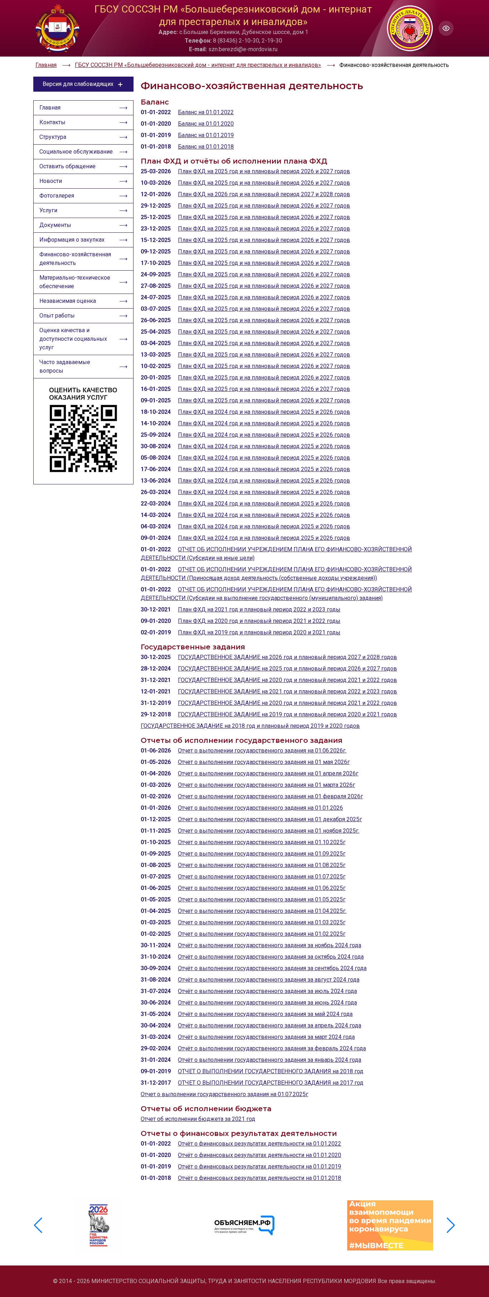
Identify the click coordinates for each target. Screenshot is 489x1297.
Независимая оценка (67, 300)
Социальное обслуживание (76, 151)
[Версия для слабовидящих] (446, 28)
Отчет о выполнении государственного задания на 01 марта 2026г (266, 784)
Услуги (48, 210)
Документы (55, 225)
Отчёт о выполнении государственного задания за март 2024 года (266, 1037)
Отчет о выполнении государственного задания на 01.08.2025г (261, 865)
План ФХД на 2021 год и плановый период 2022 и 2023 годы (259, 609)
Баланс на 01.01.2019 (206, 135)
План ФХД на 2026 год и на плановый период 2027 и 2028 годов (264, 194)
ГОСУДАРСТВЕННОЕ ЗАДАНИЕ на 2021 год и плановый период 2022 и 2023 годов (287, 691)
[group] (99, 1225)
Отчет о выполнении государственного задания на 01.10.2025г (261, 842)
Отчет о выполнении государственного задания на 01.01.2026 (260, 807)
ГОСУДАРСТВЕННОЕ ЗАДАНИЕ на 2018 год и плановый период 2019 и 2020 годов (250, 725)
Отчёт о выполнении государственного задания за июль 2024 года (267, 991)
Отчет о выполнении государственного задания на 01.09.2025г (261, 853)
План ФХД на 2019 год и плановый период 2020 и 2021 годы (259, 632)
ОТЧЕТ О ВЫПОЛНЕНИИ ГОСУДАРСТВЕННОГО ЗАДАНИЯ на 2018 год (270, 1071)
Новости (50, 181)
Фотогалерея (56, 195)
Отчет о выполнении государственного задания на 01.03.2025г (261, 922)
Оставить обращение (67, 166)
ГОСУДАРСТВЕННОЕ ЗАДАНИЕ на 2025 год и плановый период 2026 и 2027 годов (287, 668)
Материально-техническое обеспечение (74, 282)
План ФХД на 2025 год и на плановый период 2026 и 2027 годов (264, 171)
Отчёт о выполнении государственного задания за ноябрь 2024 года (269, 945)
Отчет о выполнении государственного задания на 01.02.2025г (261, 933)
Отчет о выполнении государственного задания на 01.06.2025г (261, 888)
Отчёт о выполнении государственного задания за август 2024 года (268, 979)
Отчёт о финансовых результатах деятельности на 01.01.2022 (259, 1143)
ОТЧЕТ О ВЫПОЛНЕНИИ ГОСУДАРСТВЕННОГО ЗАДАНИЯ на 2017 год (270, 1082)
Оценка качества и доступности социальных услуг (73, 339)
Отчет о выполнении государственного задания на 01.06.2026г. (262, 750)
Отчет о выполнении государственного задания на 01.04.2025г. (262, 911)
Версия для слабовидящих (78, 84)
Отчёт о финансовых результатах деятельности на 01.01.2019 (259, 1166)
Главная (49, 107)
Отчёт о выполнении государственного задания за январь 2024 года (269, 1059)
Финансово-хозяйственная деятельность (75, 258)
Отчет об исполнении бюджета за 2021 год (198, 1118)
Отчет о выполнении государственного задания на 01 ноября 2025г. (268, 830)
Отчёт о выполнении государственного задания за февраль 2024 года (272, 1048)
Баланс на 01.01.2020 (206, 123)
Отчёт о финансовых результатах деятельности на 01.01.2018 (259, 1178)
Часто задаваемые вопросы (64, 366)
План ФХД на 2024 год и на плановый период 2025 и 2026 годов (264, 411)
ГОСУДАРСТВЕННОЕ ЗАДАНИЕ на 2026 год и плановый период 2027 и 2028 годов (287, 657)
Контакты (52, 122)
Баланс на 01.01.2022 (206, 112)
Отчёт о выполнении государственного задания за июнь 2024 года (267, 1002)
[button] (451, 1225)
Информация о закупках (72, 239)
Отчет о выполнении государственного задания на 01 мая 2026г (264, 762)
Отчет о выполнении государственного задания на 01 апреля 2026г (268, 773)
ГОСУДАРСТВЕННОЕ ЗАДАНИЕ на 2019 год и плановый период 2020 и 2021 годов (287, 714)
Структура (52, 137)
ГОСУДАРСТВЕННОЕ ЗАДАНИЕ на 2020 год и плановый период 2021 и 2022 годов (287, 680)
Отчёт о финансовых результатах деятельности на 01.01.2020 (259, 1155)
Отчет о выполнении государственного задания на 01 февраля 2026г (270, 796)
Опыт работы (57, 315)
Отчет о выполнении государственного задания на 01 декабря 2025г (270, 819)
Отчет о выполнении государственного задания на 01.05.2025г (261, 899)
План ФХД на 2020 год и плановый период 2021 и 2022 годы (259, 621)
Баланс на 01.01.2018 (206, 146)
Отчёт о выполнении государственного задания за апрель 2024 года (269, 1025)
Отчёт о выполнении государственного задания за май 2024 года (265, 1014)
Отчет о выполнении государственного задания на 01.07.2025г (261, 876)
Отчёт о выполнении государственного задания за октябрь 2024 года (271, 956)
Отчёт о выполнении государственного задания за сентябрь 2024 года (272, 968)
